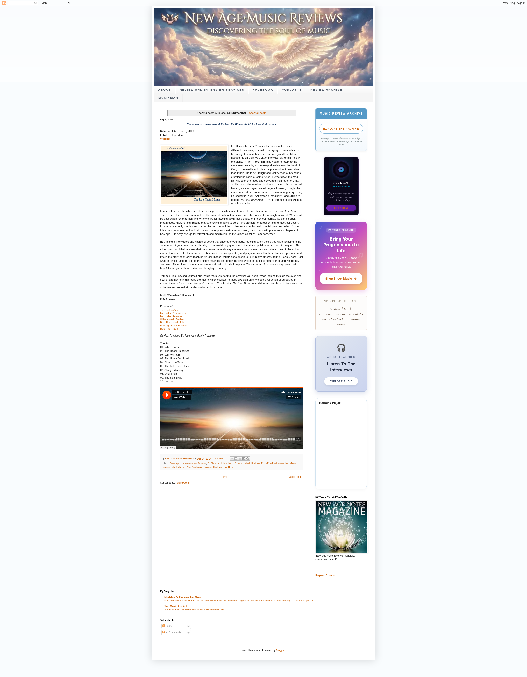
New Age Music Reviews (199, 467)
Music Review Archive (341, 113)
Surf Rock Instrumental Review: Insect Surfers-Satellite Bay (194, 609)
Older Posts (295, 476)
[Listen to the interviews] (341, 363)
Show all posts (257, 112)
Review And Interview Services (212, 89)
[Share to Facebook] (244, 458)
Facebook (263, 89)
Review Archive (326, 89)
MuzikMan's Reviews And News (183, 597)
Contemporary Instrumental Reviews (188, 463)
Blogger (280, 650)
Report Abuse (325, 575)
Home (224, 476)
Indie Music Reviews (233, 463)
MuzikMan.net (179, 467)
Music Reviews (252, 463)
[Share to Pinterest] (248, 458)
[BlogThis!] (236, 458)
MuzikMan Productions (272, 463)
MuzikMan (168, 97)
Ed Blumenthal (215, 463)
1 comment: (219, 458)
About (164, 89)
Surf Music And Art (175, 606)
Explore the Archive (341, 128)
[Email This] (232, 458)
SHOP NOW (341, 208)
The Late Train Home (223, 467)
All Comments (173, 632)
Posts (168, 626)
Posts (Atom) (182, 482)
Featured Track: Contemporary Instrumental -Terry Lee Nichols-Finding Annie (341, 316)
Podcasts (292, 89)
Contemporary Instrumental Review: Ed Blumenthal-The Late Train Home (231, 124)
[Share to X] (240, 458)
